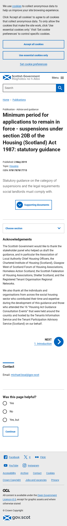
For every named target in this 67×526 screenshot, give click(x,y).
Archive (24, 473)
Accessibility (9, 473)
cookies (16, 6)
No (11, 411)
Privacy (55, 480)
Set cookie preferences (33, 64)
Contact (37, 473)
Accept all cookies (33, 44)
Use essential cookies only (33, 55)
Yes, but (14, 419)
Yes (12, 403)
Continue (10, 431)
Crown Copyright (12, 480)
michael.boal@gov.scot (25, 374)
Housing (13, 166)
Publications (19, 99)
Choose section (13, 228)
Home (6, 99)
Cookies (50, 473)
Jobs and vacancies (36, 480)
